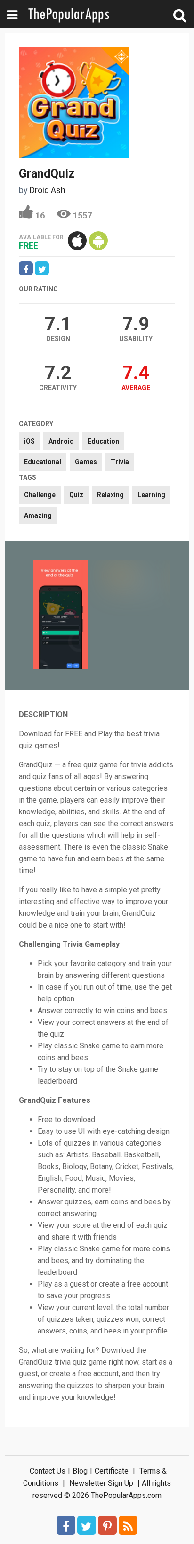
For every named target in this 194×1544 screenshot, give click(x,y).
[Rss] (128, 1525)
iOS (29, 441)
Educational (42, 462)
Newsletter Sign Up (101, 1483)
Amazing (38, 515)
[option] (60, 615)
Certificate (112, 1470)
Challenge (40, 495)
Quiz (76, 495)
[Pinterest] (107, 1525)
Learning (151, 495)
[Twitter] (86, 1525)
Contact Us (47, 1470)
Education (103, 441)
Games (86, 462)
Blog (80, 1470)
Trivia (120, 462)
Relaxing (110, 495)
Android (61, 441)
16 (40, 215)
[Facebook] (66, 1525)
